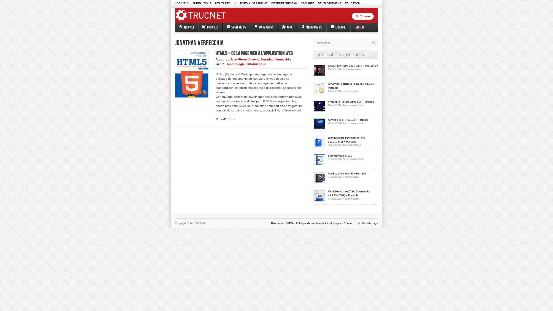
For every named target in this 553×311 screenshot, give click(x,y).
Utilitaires (222, 3)
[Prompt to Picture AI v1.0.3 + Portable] (319, 111)
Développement (329, 3)
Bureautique (201, 3)
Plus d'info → (225, 119)
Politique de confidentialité (312, 223)
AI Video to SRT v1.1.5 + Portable (348, 119)
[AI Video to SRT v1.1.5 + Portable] (319, 129)
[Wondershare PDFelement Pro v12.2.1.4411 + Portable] (319, 147)
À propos (336, 223)
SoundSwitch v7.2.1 (340, 155)
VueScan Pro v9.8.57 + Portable (347, 173)
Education (352, 3)
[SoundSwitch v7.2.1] (319, 165)
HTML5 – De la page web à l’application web (254, 53)
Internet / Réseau (284, 3)
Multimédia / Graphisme (250, 3)
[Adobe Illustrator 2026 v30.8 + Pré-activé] (319, 75)
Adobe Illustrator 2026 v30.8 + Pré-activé (353, 66)
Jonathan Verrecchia (276, 59)
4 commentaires (351, 198)
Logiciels (182, 3)
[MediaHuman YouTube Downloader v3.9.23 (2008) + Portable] (319, 200)
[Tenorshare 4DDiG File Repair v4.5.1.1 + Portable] (319, 93)
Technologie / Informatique (246, 64)
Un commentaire (351, 91)
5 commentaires (351, 177)
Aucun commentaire (353, 105)
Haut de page (370, 223)
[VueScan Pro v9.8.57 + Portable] (319, 182)
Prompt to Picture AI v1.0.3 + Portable (351, 101)
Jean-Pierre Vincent (244, 59)
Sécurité (307, 3)
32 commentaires (352, 69)
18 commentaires (352, 145)
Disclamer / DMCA (282, 223)
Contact (348, 223)
